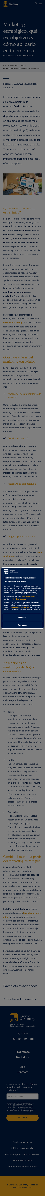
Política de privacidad (18, 599)
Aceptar (22, 617)
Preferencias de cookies (20, 607)
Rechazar (22, 625)
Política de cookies (29, 596)
